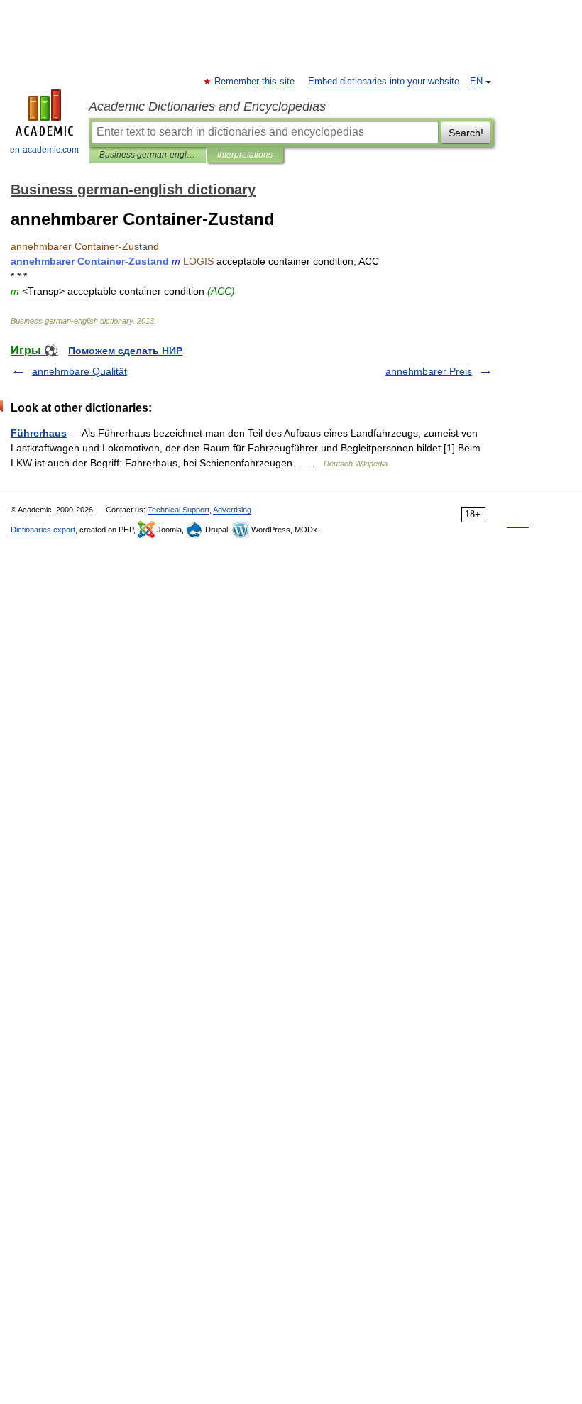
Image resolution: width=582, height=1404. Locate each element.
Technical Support (178, 509)
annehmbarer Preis (428, 371)
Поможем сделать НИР (125, 350)
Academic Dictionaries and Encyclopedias (207, 106)
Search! (466, 132)
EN (476, 82)
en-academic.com (44, 150)
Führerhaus (39, 433)
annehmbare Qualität (79, 371)
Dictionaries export (43, 529)
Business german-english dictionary (147, 155)
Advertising (232, 509)
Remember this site (255, 82)
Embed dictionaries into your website (383, 82)
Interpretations (245, 155)
